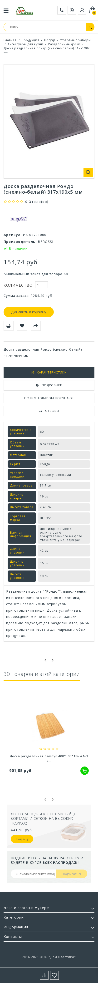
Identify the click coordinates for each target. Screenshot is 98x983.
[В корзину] (84, 771)
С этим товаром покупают (49, 398)
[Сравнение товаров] (44, 975)
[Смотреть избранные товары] (54, 975)
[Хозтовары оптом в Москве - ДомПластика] (24, 11)
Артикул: (13, 234)
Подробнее (52, 385)
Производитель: (20, 241)
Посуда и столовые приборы (67, 40)
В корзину (37, 834)
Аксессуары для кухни (25, 44)
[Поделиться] (36, 326)
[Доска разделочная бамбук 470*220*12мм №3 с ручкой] (49, 725)
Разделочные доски (64, 44)
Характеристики (52, 372)
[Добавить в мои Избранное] (22, 326)
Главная (10, 40)
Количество (18, 285)
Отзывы (52, 410)
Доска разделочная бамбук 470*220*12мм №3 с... (49, 758)
